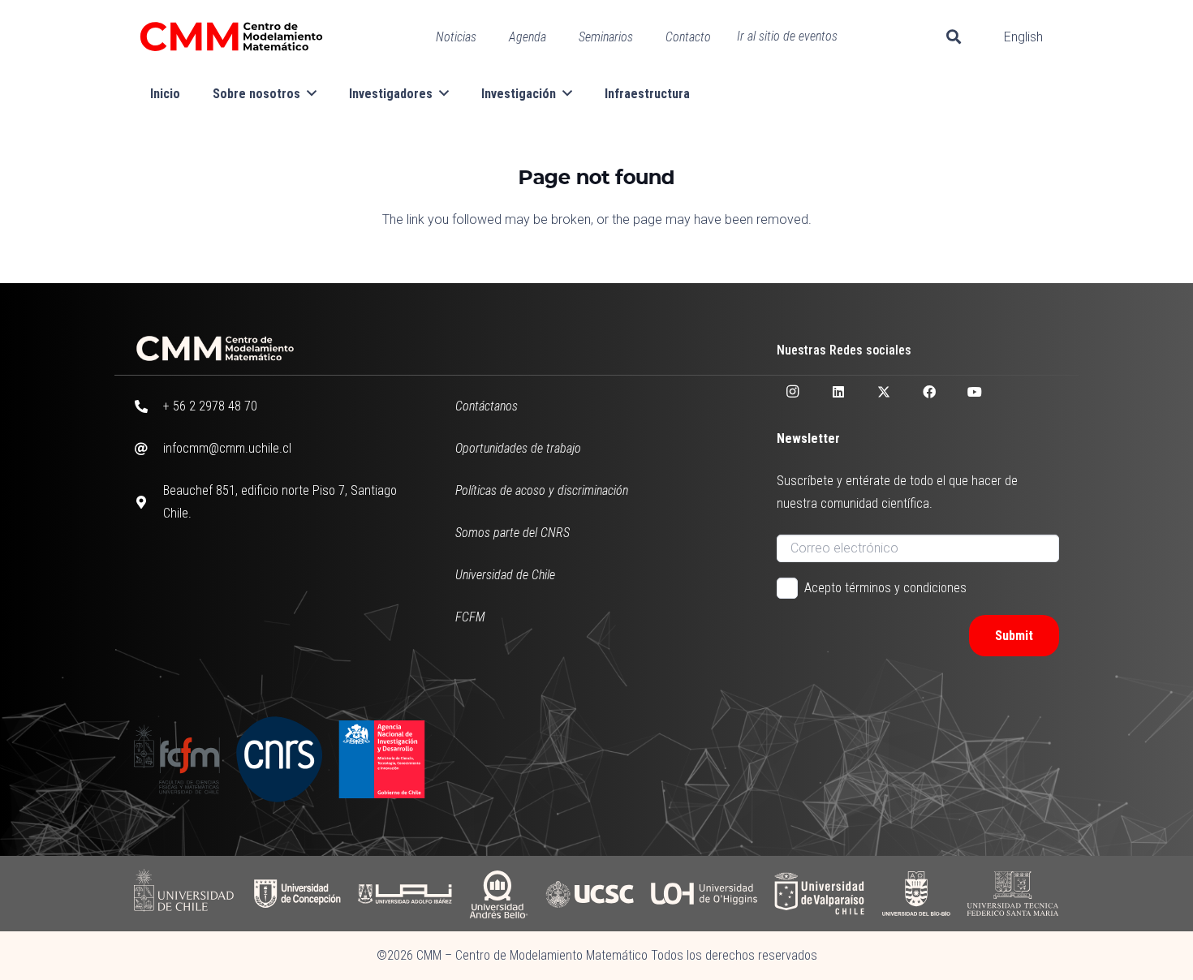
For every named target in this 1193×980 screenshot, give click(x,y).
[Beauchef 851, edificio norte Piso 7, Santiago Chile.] (148, 502)
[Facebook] (929, 392)
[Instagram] (793, 392)
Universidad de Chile (505, 574)
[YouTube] (974, 392)
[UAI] (405, 893)
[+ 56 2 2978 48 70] (148, 406)
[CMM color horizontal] (231, 36)
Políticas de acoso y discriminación (541, 490)
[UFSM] (1013, 893)
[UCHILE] (185, 893)
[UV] (819, 893)
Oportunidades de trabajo (518, 448)
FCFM (470, 617)
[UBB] (916, 893)
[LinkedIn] (838, 392)
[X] (884, 392)
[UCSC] (589, 893)
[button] (953, 36)
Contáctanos (486, 406)
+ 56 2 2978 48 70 (210, 406)
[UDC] (297, 893)
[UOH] (704, 893)
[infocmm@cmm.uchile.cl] (148, 448)
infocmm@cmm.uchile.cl (227, 448)
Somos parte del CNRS (512, 532)
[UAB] (498, 893)
